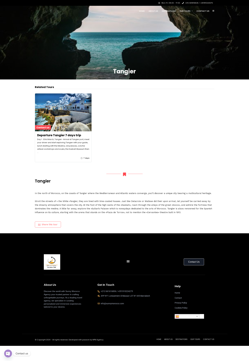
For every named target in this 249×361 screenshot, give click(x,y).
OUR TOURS (185, 11)
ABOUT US (153, 11)
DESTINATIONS (169, 11)
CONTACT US (203, 11)
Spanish (183, 316)
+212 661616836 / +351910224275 (199, 3)
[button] (128, 261)
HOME (142, 11)
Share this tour (49, 224)
